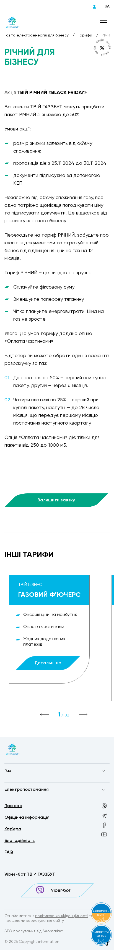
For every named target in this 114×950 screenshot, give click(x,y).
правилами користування (28, 921)
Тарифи (85, 35)
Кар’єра (12, 829)
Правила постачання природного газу (40, 782)
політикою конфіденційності (61, 916)
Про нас (13, 806)
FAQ (8, 852)
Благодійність (19, 841)
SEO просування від (33, 931)
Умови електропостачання (29, 800)
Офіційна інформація (27, 817)
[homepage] (12, 22)
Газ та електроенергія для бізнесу (37, 35)
